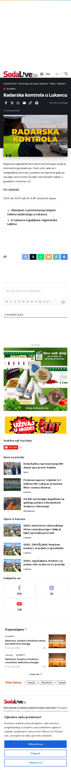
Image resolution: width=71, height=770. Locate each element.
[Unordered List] (27, 302)
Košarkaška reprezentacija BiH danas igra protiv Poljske (43, 465)
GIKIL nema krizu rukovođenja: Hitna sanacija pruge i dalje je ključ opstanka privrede (43, 529)
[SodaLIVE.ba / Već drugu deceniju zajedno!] (20, 74)
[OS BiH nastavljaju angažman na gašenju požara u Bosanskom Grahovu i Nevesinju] (12, 503)
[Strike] (19, 302)
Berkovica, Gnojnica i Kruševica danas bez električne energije (25, 642)
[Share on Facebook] (5, 103)
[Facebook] (19, 590)
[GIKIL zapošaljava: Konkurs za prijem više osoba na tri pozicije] (12, 565)
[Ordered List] (23, 302)
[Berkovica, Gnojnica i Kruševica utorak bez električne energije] (57, 660)
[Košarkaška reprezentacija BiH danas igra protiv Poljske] (12, 468)
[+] (48, 301)
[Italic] (11, 302)
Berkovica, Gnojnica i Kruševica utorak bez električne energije (21, 661)
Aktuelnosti (29, 511)
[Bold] (7, 302)
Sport (26, 472)
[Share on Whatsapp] (18, 103)
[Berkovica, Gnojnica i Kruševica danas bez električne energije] (57, 641)
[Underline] (15, 302)
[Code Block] (36, 302)
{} (44, 301)
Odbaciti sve (35, 762)
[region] (35, 740)
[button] (41, 74)
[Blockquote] (31, 302)
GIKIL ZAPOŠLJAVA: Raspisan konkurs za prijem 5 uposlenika (43, 546)
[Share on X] (12, 103)
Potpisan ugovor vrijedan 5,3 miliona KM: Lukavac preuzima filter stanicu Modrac (42, 483)
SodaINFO (11, 89)
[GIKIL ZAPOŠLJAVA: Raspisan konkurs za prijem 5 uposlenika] (12, 549)
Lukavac (27, 492)
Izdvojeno (63, 682)
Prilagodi (35, 753)
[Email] (24, 103)
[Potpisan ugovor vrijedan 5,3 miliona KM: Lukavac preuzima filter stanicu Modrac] (12, 484)
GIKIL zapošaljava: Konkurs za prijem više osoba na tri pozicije (44, 562)
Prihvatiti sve (35, 744)
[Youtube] (19, 606)
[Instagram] (52, 590)
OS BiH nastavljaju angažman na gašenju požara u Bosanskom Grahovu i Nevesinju (43, 502)
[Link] (40, 302)
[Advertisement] (35, 35)
